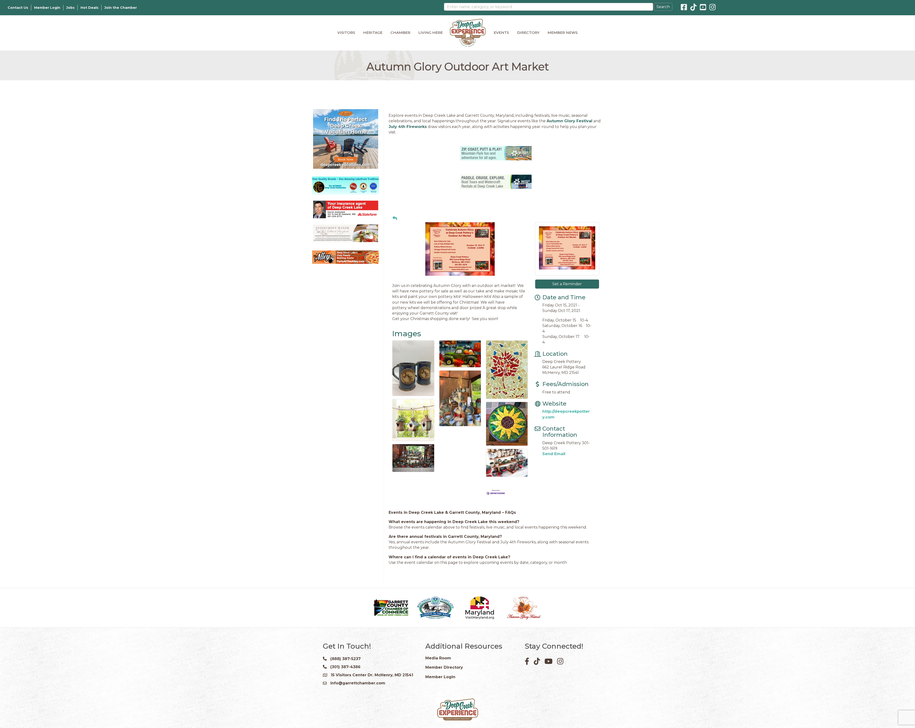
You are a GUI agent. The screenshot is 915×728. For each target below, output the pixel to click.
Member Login (47, 7)
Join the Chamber (120, 7)
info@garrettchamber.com (357, 683)
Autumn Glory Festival (569, 121)
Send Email (553, 454)
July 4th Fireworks (408, 126)
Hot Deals (89, 7)
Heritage (372, 32)
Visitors (346, 32)
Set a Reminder (567, 284)
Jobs (70, 7)
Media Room (438, 658)
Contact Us (18, 7)
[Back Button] (394, 218)
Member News (563, 32)
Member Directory (444, 667)
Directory (528, 32)
